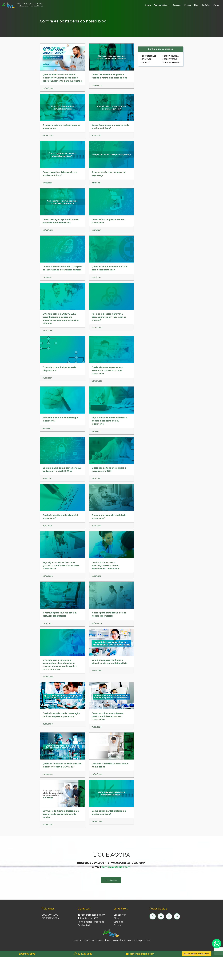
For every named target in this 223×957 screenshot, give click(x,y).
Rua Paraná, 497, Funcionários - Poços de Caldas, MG (91, 922)
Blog (196, 5)
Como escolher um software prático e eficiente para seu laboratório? (107, 716)
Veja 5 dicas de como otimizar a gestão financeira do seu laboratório (109, 420)
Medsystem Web (148, 56)
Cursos (117, 925)
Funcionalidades (162, 5)
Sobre (148, 5)
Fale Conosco (111, 880)
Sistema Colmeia (170, 56)
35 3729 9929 (51, 918)
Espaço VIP (119, 914)
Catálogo (118, 921)
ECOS (147, 940)
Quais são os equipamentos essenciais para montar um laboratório (107, 370)
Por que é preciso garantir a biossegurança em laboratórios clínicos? (109, 317)
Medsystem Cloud (171, 62)
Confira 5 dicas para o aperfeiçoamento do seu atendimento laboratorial (106, 565)
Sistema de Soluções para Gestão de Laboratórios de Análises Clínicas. (30, 5)
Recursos (177, 5)
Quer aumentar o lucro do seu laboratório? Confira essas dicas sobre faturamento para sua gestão (62, 77)
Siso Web (145, 62)
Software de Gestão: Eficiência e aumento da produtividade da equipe (61, 814)
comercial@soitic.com (116, 866)
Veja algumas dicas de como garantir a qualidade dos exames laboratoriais (61, 565)
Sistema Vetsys (169, 59)
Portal (216, 5)
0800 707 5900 (50, 914)
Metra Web (146, 59)
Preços (187, 5)
